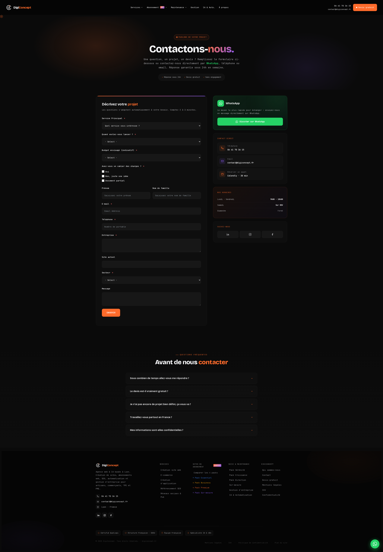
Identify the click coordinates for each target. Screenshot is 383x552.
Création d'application (168, 482)
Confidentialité (271, 495)
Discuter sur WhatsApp (252, 121)
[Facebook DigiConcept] (110, 515)
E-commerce (167, 475)
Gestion (195, 7)
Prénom (105, 188)
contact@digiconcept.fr (339, 9)
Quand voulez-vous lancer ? (117, 134)
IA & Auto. (209, 7)
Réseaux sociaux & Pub (171, 495)
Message (106, 288)
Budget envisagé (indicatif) (118, 150)
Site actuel (108, 257)
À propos (223, 7)
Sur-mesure (235, 485)
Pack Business (203, 482)
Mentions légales (271, 485)
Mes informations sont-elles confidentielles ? (156, 430)
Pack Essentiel (203, 477)
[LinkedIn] (227, 234)
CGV (264, 490)
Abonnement (155, 7)
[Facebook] (272, 234)
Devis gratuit (366, 7)
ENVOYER (111, 312)
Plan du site (281, 543)
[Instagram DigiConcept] (104, 515)
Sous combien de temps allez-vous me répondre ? (159, 378)
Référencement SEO (171, 488)
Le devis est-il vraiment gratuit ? (149, 391)
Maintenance (177, 7)
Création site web (171, 470)
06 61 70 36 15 (342, 5)
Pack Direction (237, 480)
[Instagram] (250, 234)
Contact (266, 475)
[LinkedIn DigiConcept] (98, 515)
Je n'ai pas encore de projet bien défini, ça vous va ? (160, 404)
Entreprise (108, 235)
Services (135, 7)
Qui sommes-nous (271, 470)
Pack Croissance (238, 475)
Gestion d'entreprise (241, 490)
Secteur (106, 272)
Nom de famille (161, 188)
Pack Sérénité (237, 470)
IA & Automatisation (240, 495)
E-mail (105, 204)
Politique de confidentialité (253, 543)
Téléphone (107, 219)
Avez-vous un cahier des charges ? (121, 166)
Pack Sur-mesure (204, 492)
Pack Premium (202, 487)
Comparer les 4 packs (206, 472)
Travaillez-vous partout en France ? (151, 417)
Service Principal (112, 118)
